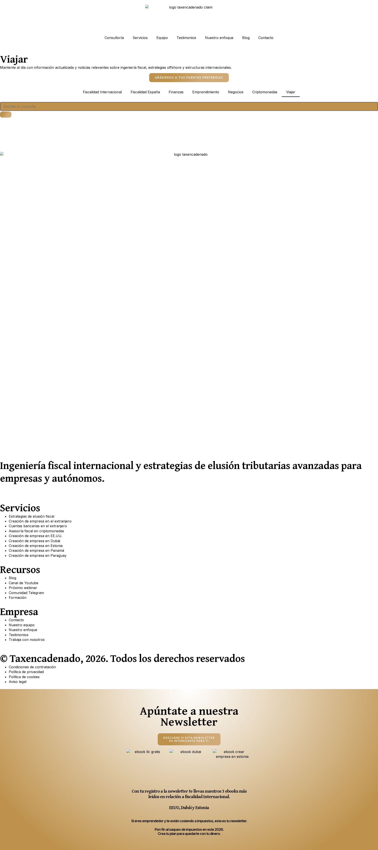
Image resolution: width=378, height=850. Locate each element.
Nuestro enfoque (219, 37)
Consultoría (114, 37)
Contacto (265, 37)
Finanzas (176, 92)
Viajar (290, 92)
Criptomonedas (264, 92)
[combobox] (189, 106)
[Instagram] (41, 489)
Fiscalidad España (145, 92)
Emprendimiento (205, 92)
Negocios (235, 92)
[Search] (5, 114)
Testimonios (186, 37)
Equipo (162, 37)
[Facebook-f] (29, 489)
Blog (246, 37)
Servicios (140, 37)
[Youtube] (5, 489)
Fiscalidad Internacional (102, 92)
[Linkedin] (17, 489)
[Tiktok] (53, 489)
